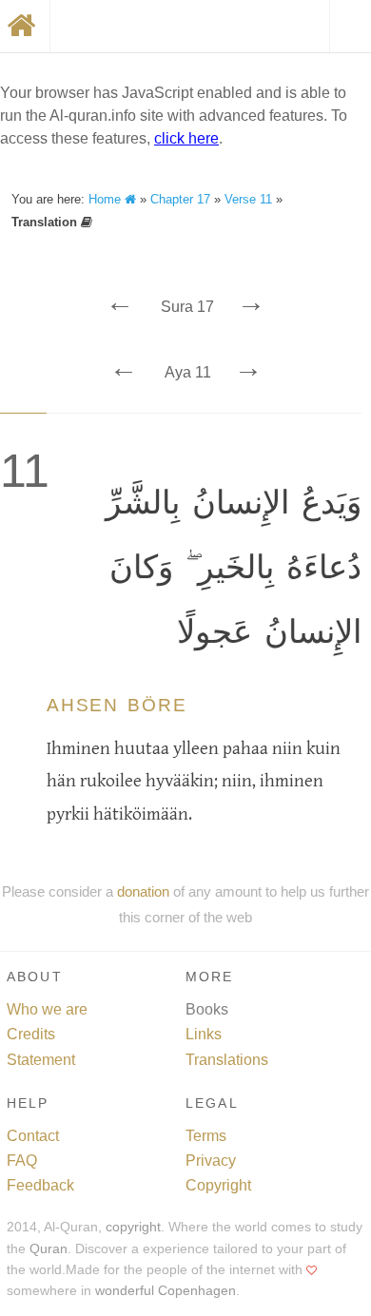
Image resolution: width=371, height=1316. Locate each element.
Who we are (47, 1009)
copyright (133, 1227)
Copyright (218, 1185)
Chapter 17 (180, 199)
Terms (206, 1136)
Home (106, 199)
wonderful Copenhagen (165, 1291)
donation (143, 891)
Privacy (211, 1160)
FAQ (22, 1160)
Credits (31, 1034)
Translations (227, 1060)
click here (186, 138)
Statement (41, 1060)
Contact (33, 1136)
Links (204, 1034)
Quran (48, 1249)
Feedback (40, 1185)
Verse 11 (248, 199)
